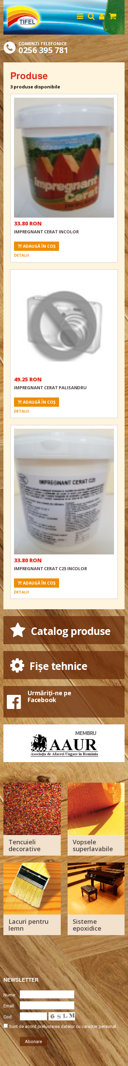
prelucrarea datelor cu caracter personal (77, 1026)
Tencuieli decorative (25, 845)
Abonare (33, 1041)
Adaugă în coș (39, 246)
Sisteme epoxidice (87, 924)
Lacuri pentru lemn (28, 924)
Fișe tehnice (57, 666)
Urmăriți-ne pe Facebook (49, 696)
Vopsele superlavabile (93, 845)
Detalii (21, 255)
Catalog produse (69, 631)
